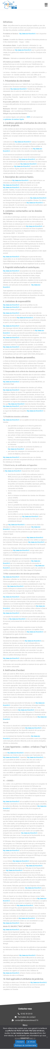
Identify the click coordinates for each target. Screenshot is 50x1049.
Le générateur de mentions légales (13, 119)
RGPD (28, 117)
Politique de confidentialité (25, 1045)
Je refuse (31, 1042)
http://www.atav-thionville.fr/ (27, 34)
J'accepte (20, 1042)
